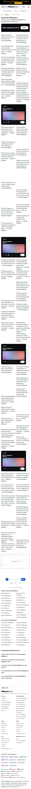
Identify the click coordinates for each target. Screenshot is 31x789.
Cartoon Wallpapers (6, 600)
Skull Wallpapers (20, 600)
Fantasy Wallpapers (6, 595)
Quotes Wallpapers (20, 700)
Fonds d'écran (16, 775)
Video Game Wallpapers (7, 622)
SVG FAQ (3, 744)
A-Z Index (3, 698)
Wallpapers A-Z (20, 723)
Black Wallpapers (20, 702)
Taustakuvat (22, 777)
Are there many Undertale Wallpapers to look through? (14, 666)
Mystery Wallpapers (6, 640)
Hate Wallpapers (20, 635)
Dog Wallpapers (5, 608)
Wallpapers (6, 14)
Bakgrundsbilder (7, 771)
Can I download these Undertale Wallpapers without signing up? (13, 677)
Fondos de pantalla (13, 773)
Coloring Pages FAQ (6, 748)
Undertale (5, 756)
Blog (17, 738)
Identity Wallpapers (21, 637)
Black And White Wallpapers (20, 594)
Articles (3, 710)
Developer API (19, 742)
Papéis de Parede (18, 771)
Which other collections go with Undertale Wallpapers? (13, 655)
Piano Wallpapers (20, 597)
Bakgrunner (13, 777)
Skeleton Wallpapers (6, 610)
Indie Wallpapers (20, 607)
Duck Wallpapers (5, 613)
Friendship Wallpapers (22, 627)
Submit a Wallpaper (21, 740)
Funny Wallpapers (5, 637)
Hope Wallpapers (20, 644)
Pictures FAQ (4, 742)
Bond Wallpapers (5, 605)
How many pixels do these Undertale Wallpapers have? (15, 671)
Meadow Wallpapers (6, 615)
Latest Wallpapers (5, 704)
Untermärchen (15, 756)
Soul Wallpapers (5, 630)
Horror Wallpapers (21, 602)
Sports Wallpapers (20, 704)
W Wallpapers (19, 612)
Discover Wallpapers (6, 702)
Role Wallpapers (5, 593)
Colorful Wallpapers (21, 615)
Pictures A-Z (19, 727)
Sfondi (4, 773)
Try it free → (18, 3)
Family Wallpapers (21, 630)
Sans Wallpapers (5, 625)
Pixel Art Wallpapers (21, 622)
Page (11, 583)
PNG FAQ (3, 746)
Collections (4, 700)
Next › (23, 579)
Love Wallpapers (20, 632)
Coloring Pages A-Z (21, 733)
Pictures (3, 727)
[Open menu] (28, 7)
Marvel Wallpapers (20, 708)
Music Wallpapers (5, 632)
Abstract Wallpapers (21, 714)
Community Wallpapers (7, 642)
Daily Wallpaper (5, 708)
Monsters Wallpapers (21, 625)
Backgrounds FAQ (5, 740)
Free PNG (3, 731)
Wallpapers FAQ (5, 738)
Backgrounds (4, 725)
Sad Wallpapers (5, 635)
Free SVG (3, 729)
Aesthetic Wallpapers (21, 716)
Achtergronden (6, 775)
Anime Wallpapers (21, 610)
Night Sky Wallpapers (21, 617)
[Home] (1, 14)
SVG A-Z (18, 729)
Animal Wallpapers (20, 706)
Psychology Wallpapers (22, 640)
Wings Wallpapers (5, 598)
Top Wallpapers (5, 706)
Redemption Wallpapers (22, 642)
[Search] (23, 6)
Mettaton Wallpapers (6, 627)
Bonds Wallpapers (6, 603)
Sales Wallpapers (5, 644)
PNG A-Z (18, 731)
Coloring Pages (5, 733)
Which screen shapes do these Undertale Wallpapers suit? (13, 660)
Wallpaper (21, 769)
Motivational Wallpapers (22, 605)
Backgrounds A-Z (20, 725)
